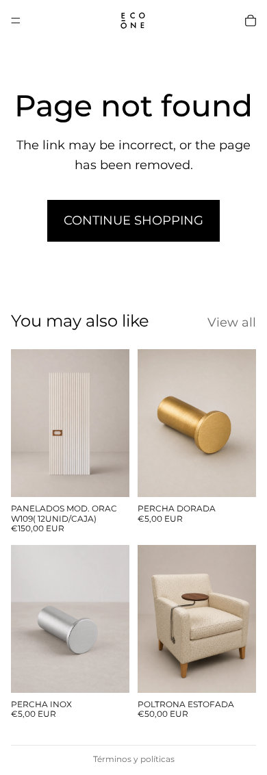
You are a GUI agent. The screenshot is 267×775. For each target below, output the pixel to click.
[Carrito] (251, 20)
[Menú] (15, 20)
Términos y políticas (134, 759)
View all (231, 322)
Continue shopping (133, 220)
